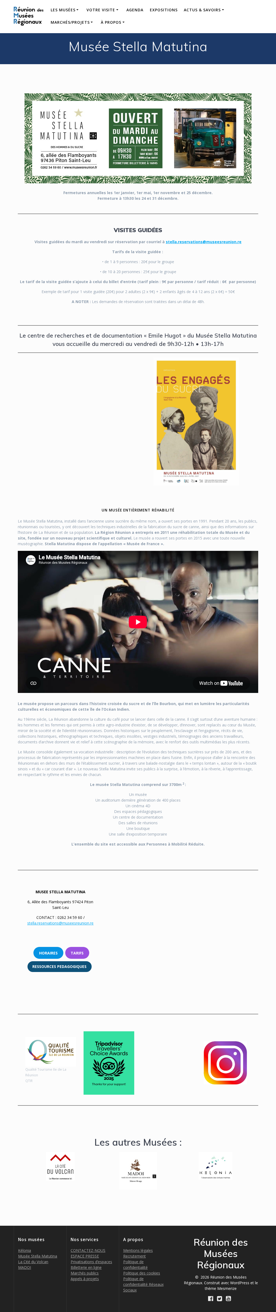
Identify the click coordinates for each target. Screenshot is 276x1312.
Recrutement (134, 1256)
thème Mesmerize (221, 1288)
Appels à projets (85, 1278)
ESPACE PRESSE (85, 1256)
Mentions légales (138, 1250)
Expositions (164, 9)
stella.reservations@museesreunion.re (204, 241)
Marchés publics (85, 1273)
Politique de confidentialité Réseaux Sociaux (143, 1284)
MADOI (24, 1267)
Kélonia (24, 1250)
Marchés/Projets (70, 22)
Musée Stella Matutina (37, 1256)
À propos (111, 22)
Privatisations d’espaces (91, 1261)
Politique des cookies (141, 1273)
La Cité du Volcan (33, 1261)
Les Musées (63, 9)
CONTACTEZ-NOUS (88, 1250)
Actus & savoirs (202, 9)
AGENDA (134, 9)
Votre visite (101, 9)
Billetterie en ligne (86, 1267)
